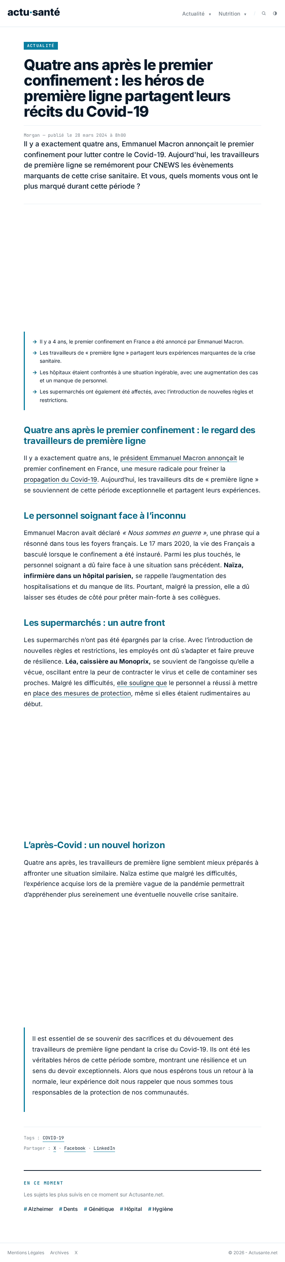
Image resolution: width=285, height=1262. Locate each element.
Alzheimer (40, 1208)
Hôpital (133, 1208)
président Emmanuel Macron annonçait (178, 458)
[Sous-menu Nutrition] (245, 14)
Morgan (32, 135)
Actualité (193, 13)
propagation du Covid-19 (60, 479)
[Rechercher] (263, 13)
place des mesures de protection (82, 693)
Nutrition (229, 13)
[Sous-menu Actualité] (210, 14)
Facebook (75, 1148)
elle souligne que (142, 683)
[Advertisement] (142, 268)
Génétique (101, 1208)
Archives (59, 1252)
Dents (70, 1208)
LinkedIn (104, 1148)
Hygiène (163, 1208)
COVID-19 (53, 1138)
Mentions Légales (25, 1252)
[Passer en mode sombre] (275, 13)
